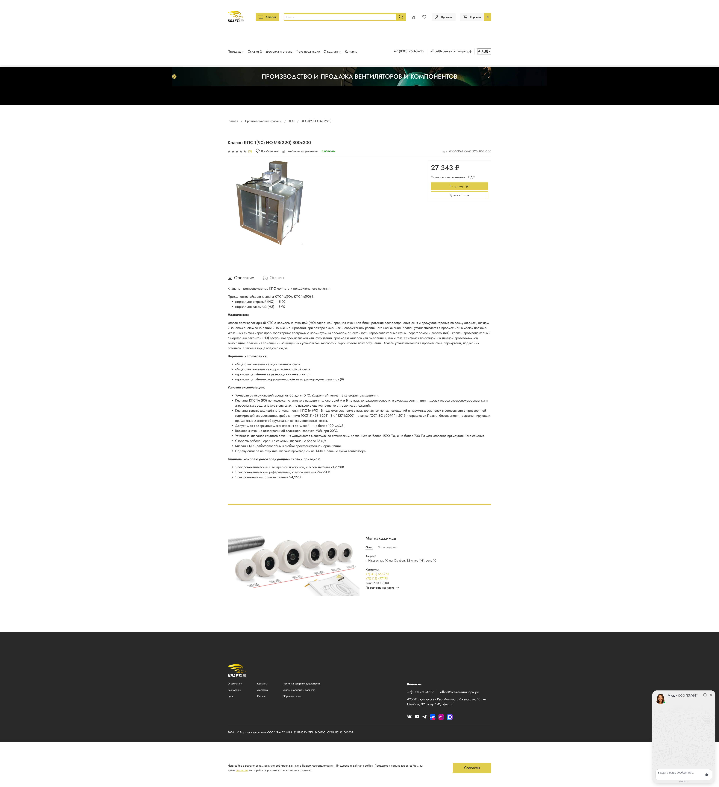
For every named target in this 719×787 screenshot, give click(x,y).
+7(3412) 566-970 (377, 574)
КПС (291, 121)
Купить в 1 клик (459, 195)
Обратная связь (292, 696)
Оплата (261, 696)
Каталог (271, 17)
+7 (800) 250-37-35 (409, 51)
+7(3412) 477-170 (376, 578)
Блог (230, 696)
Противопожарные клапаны (263, 121)
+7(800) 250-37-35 (420, 692)
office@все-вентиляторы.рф (450, 51)
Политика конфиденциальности (301, 683)
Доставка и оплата (279, 51)
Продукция (236, 51)
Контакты (351, 51)
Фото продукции (308, 51)
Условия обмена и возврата (299, 690)
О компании (333, 51)
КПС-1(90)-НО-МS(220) (316, 121)
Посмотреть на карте (379, 587)
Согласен (472, 768)
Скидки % (255, 51)
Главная (233, 121)
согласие (242, 770)
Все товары (234, 690)
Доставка (262, 690)
